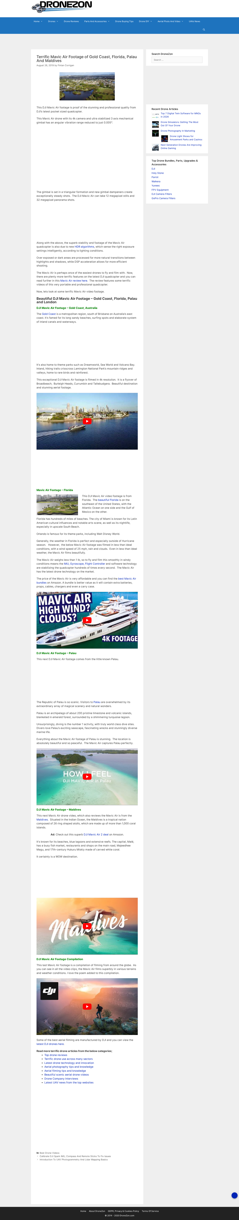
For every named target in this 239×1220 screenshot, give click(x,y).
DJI (153, 168)
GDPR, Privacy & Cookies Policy (123, 1211)
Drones (51, 21)
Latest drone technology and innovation (69, 1063)
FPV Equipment (160, 189)
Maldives (42, 819)
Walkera (156, 181)
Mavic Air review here (73, 280)
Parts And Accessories (95, 21)
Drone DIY (144, 21)
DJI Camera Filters (162, 194)
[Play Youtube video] (87, 421)
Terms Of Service (150, 1211)
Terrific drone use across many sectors (68, 1059)
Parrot (155, 177)
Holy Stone (158, 173)
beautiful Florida (108, 500)
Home (37, 21)
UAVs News (194, 21)
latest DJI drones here (50, 1044)
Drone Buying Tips (124, 21)
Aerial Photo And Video (169, 21)
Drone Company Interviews (61, 1078)
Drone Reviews (71, 21)
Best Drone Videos (49, 1153)
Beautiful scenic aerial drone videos (66, 1074)
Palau (96, 702)
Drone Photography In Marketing (178, 130)
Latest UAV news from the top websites (68, 1082)
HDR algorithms (84, 246)
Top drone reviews (55, 1055)
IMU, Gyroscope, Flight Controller (84, 563)
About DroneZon (97, 1211)
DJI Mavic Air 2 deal (96, 834)
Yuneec (156, 185)
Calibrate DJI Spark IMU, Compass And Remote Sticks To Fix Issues (75, 1156)
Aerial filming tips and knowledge (65, 1070)
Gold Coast (49, 314)
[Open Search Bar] (204, 30)
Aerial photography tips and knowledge (68, 1066)
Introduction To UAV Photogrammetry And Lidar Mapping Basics (74, 1159)
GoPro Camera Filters (163, 198)
